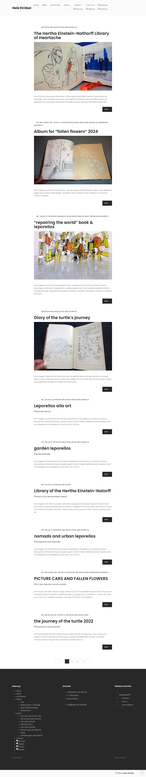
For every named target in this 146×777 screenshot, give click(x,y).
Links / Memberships (29, 707)
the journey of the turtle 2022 (63, 621)
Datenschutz (120, 757)
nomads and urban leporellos (65, 536)
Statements (26, 710)
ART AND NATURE (47, 615)
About (67, 5)
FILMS (23, 733)
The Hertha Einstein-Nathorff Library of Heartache (71, 36)
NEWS (44, 5)
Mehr (107, 109)
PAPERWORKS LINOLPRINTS (99, 216)
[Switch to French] (90, 9)
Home (36, 5)
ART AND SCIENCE (42, 122)
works (78, 5)
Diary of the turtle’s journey (62, 317)
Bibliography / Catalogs (30, 705)
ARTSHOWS (55, 5)
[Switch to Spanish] (102, 9)
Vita (22, 702)
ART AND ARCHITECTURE (31, 716)
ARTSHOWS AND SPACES (50, 27)
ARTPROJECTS (27, 724)
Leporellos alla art (52, 406)
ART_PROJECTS (55, 122)
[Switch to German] (103, 5)
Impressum (17, 757)
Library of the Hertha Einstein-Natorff (72, 491)
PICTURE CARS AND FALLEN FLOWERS (71, 578)
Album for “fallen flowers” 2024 (66, 131)
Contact (90, 5)
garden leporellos (52, 448)
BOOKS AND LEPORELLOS (68, 27)
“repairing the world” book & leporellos (63, 225)
